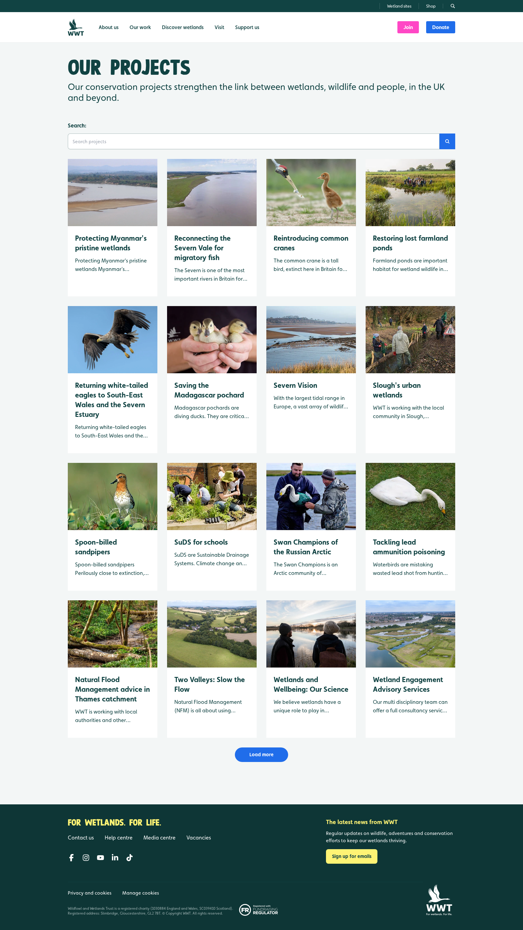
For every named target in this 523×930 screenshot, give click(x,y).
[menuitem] (408, 27)
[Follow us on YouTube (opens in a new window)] (100, 857)
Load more (261, 754)
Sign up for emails (351, 856)
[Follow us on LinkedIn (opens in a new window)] (115, 857)
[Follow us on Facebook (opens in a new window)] (71, 857)
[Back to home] (439, 900)
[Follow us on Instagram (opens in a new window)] (86, 857)
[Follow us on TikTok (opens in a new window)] (129, 857)
